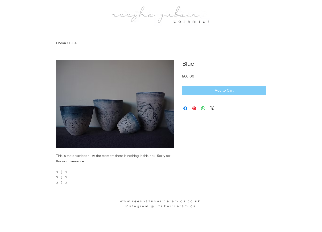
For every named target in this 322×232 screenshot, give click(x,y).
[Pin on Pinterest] (194, 108)
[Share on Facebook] (185, 108)
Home (61, 43)
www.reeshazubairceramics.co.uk (160, 201)
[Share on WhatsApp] (203, 108)
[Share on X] (212, 108)
